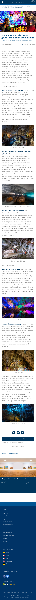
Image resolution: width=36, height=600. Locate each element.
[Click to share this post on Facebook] (13, 432)
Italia (7, 558)
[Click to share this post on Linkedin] (22, 432)
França (7, 555)
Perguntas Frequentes (8, 535)
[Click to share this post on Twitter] (18, 432)
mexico (20, 442)
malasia (14, 442)
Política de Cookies (7, 522)
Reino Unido (9, 561)
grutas (9, 442)
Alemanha (8, 564)
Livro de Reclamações (8, 524)
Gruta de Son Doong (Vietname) (14, 90)
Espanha (8, 552)
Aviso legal (5, 513)
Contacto (5, 538)
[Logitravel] (9, 584)
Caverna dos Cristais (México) (13, 211)
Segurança (5, 519)
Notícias (9, 6)
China (4, 442)
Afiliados (5, 541)
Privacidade (5, 516)
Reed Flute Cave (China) (11, 269)
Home (4, 6)
